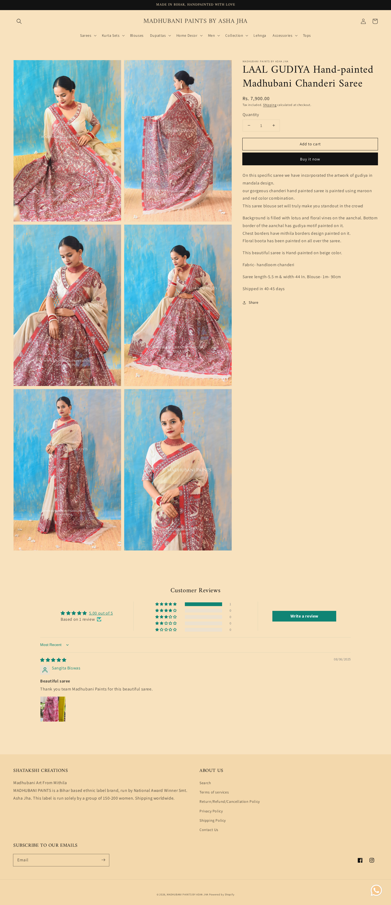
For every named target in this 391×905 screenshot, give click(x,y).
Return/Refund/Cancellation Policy (229, 801)
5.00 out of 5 (101, 613)
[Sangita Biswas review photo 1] (53, 709)
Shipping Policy (212, 820)
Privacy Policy (211, 811)
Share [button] (254, 302)
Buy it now (310, 159)
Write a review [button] (304, 616)
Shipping (270, 105)
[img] (53, 660)
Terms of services (214, 792)
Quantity (251, 114)
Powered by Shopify (222, 894)
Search (205, 782)
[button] (19, 21)
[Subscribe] (103, 860)
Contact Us (208, 829)
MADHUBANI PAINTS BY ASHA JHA (187, 894)
